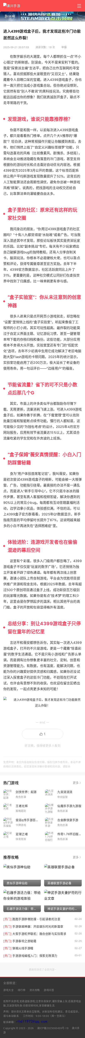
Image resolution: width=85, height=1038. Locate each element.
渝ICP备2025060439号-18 (53, 1028)
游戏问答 (49, 990)
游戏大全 (8, 990)
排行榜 (22, 990)
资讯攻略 (35, 990)
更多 (76, 782)
